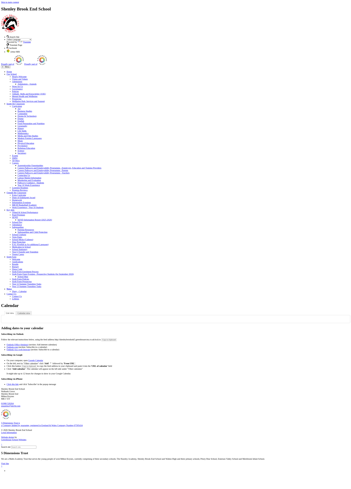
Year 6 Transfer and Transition (25, 252)
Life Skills (22, 131)
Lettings (15, 299)
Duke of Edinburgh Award (23, 197)
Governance (17, 89)
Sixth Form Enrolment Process (25, 271)
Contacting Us (24, 175)
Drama (20, 118)
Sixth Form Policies (20, 279)
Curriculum (17, 106)
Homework (17, 200)
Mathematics (23, 133)
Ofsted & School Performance (25, 212)
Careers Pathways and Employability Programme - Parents (43, 170)
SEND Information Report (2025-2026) (35, 220)
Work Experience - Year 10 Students (27, 207)
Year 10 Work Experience (29, 185)
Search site (5, 447)
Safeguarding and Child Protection (32, 232)
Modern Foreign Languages (30, 138)
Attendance (17, 225)
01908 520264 (7, 403)
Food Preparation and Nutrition (31, 123)
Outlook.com (12, 347)
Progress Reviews (20, 190)
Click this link (13, 384)
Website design (7, 437)
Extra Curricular (19, 195)
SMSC (15, 158)
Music (20, 141)
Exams (15, 155)
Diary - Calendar (19, 291)
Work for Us (17, 86)
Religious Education (26, 148)
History (21, 128)
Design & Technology (27, 116)
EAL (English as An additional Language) (30, 244)
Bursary (15, 267)
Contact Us (11, 294)
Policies (15, 91)
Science (21, 151)
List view (10, 313)
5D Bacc (16, 160)
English (21, 121)
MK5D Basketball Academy (24, 205)
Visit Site (5, 463)
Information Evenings (21, 202)
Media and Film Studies (28, 136)
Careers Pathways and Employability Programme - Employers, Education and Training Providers (59, 168)
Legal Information (9, 432)
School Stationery (19, 249)
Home (9, 72)
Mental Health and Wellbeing (24, 96)
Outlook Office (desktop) (17, 344)
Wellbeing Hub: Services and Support (28, 101)
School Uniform (19, 234)
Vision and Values (20, 79)
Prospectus (16, 99)
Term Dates (17, 237)
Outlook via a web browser (18, 349)
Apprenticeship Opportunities (30, 165)
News (9, 289)
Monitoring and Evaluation (29, 180)
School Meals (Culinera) (22, 239)
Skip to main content (10, 2)
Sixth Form (11, 257)
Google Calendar (35, 360)
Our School (12, 74)
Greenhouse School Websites (13, 440)
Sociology (22, 153)
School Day (17, 222)
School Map (23, 276)
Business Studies (25, 111)
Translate (27, 42)
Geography (22, 126)
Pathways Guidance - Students (31, 183)
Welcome (16, 259)
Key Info (10, 210)
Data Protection (19, 242)
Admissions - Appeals (27, 84)
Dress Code (17, 269)
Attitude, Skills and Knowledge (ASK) (29, 94)
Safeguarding (18, 227)
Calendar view (24, 313)
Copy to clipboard (109, 340)
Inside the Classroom (16, 104)
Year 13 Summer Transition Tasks (26, 286)
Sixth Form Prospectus (22, 281)
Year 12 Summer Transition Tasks (26, 284)
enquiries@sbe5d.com (10, 406)
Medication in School (21, 247)
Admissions (17, 81)
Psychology (23, 146)
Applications (17, 262)
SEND (15, 217)
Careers (15, 163)
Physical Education (26, 143)
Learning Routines (20, 188)
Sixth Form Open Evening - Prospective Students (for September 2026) (43, 274)
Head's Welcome (19, 76)
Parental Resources (26, 230)
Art (19, 109)
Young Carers (18, 254)
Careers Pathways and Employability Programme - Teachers (44, 173)
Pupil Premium (18, 215)
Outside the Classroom (16, 192)
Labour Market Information (29, 178)
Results (15, 264)
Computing (22, 113)
